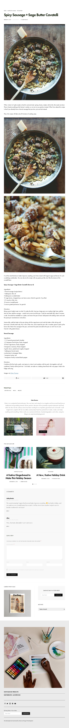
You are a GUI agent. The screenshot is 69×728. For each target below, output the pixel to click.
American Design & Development (26, 720)
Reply (7, 511)
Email (27, 562)
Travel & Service (20, 422)
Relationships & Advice (51, 420)
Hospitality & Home (11, 10)
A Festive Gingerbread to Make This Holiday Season (18, 477)
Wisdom (49, 422)
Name (7, 562)
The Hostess (19, 10)
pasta (15, 390)
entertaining (8, 390)
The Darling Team (56, 478)
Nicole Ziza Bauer (20, 427)
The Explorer (9, 422)
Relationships (42, 420)
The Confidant (42, 422)
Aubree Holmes (23, 481)
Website (48, 562)
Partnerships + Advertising (12, 695)
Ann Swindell (52, 427)
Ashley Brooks (10, 498)
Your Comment (9, 544)
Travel (14, 422)
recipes (19, 390)
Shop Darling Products (11, 692)
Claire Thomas (24, 19)
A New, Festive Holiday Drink (50, 475)
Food (5, 10)
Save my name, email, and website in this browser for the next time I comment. (26, 569)
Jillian (7, 518)
